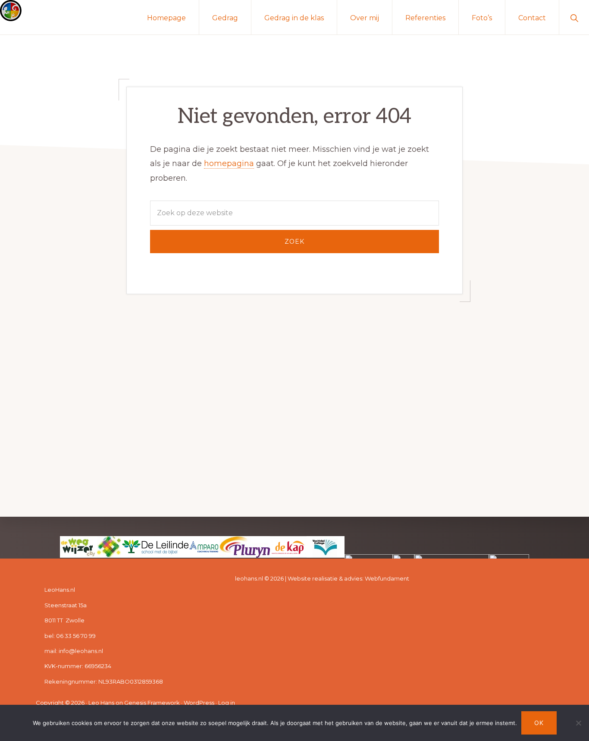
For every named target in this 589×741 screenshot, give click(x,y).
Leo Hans (101, 702)
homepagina (229, 163)
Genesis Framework (152, 702)
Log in (226, 702)
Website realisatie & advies (325, 578)
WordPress (199, 702)
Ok (539, 722)
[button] (574, 17)
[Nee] (578, 723)
